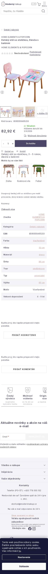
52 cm (42, 248)
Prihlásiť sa (37, 437)
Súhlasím (24, 566)
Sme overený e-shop (22, 515)
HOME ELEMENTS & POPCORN (15, 37)
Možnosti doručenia (37, 136)
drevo (42, 254)
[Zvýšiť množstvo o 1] (13, 143)
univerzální (39, 275)
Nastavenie (24, 557)
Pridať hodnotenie (24, 335)
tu (20, 551)
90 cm (42, 261)
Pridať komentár (24, 369)
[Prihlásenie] (33, 4)
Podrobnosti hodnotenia (35, 53)
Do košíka (30, 143)
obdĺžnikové (39, 268)
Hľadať (43, 11)
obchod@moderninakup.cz (24, 504)
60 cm (42, 282)
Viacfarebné (39, 241)
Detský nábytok (37, 227)
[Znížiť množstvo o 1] (3, 143)
